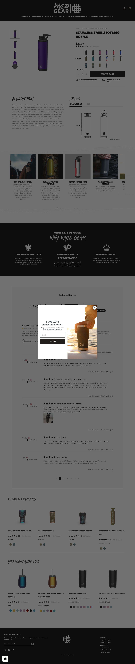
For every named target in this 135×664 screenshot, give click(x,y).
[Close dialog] (94, 307)
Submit (53, 341)
